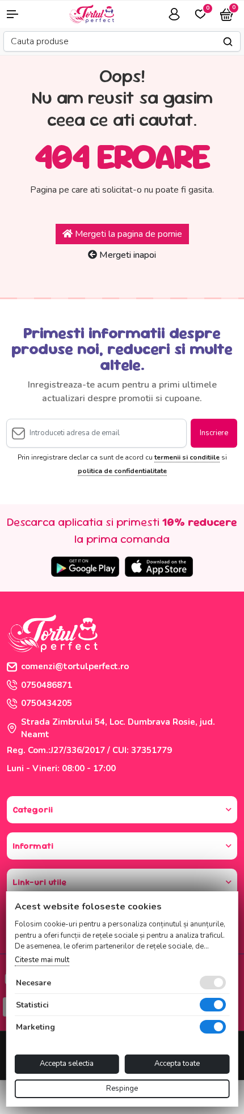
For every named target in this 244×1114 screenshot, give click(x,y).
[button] (20, 14)
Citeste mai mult (42, 960)
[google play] (85, 566)
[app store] (159, 566)
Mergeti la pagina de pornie (127, 234)
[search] (227, 41)
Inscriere (214, 433)
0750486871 (46, 685)
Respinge (122, 1088)
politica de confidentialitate (122, 470)
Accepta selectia (67, 1063)
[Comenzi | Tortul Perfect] (91, 13)
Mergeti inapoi (126, 255)
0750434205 (46, 703)
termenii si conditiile (187, 457)
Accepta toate (177, 1063)
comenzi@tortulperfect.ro (75, 666)
